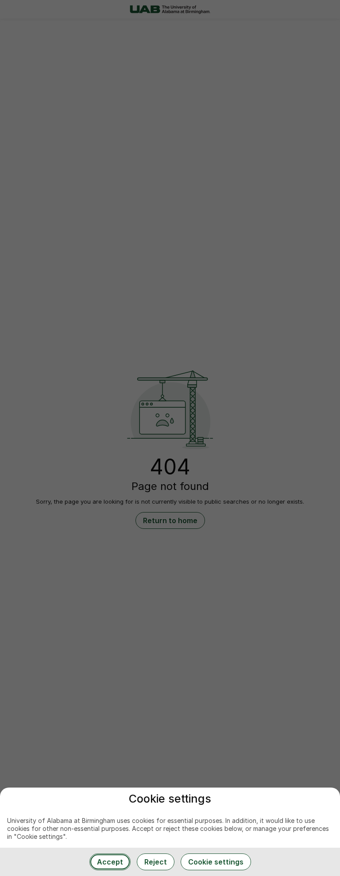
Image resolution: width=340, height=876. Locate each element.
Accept (110, 861)
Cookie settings (215, 861)
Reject (155, 861)
